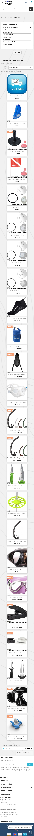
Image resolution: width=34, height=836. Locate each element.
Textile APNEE (7, 44)
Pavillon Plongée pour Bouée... (17, 179)
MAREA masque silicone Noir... (17, 708)
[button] (30, 832)
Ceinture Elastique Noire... (17, 625)
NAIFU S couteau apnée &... (17, 680)
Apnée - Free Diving (10, 25)
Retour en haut (24, 753)
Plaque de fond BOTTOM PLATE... (17, 513)
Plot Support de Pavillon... (17, 151)
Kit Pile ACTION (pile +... (17, 235)
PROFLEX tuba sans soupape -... (17, 541)
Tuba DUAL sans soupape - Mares (17, 458)
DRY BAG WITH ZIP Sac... (17, 346)
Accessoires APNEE (9, 41)
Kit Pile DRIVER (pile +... (17, 207)
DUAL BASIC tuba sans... (17, 430)
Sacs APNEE (6, 39)
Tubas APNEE (7, 37)
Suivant (28, 748)
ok (17, 52)
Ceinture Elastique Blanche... (17, 653)
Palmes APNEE (7, 32)
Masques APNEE (8, 34)
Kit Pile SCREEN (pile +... (17, 291)
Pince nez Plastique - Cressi (17, 123)
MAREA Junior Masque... (17, 597)
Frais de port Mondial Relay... (17, 96)
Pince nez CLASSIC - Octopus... (17, 736)
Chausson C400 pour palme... (17, 374)
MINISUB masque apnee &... (17, 569)
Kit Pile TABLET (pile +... (17, 263)
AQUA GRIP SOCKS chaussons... (17, 318)
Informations (6, 821)
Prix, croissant (20, 68)
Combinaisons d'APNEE (10, 27)
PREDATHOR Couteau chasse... (17, 486)
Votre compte (6, 791)
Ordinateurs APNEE (9, 30)
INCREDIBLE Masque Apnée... (17, 402)
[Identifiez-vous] (26, 2)
